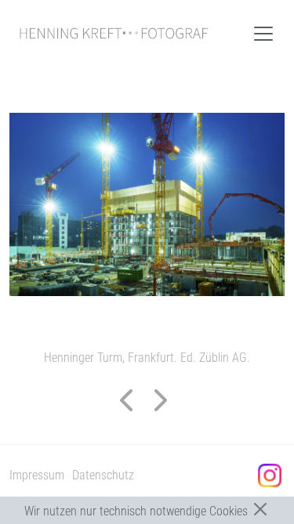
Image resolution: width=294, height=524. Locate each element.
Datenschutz (103, 475)
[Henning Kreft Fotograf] (114, 33)
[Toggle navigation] (263, 34)
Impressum (36, 475)
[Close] (260, 509)
